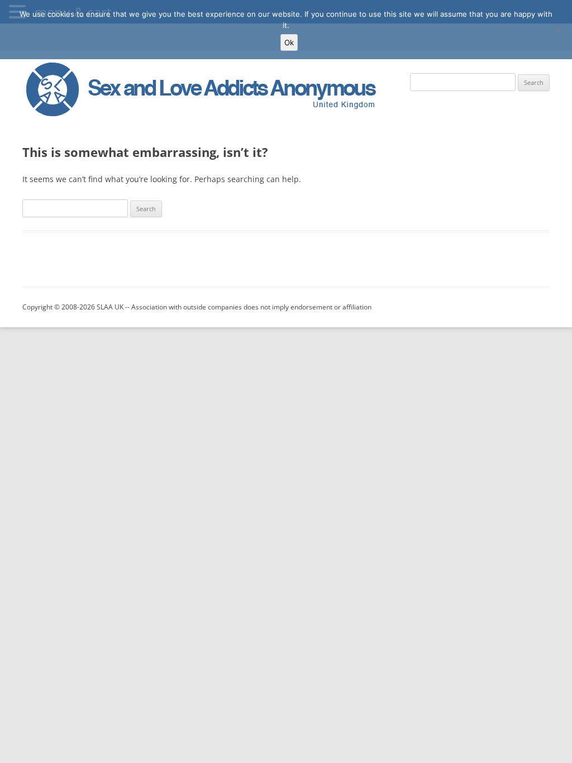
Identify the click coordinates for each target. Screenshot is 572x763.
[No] (558, 29)
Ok (289, 42)
